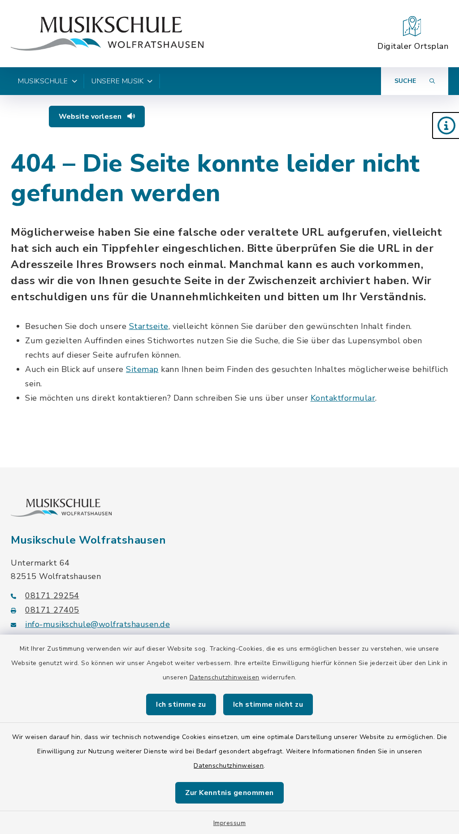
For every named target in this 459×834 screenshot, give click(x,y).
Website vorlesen (91, 116)
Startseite (149, 326)
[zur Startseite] (107, 33)
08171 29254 (52, 595)
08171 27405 (52, 610)
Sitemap (142, 369)
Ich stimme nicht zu (268, 704)
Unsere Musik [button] (117, 81)
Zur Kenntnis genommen (229, 793)
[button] (445, 125)
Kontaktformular (343, 398)
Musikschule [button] (43, 81)
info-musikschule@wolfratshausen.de (97, 624)
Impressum (229, 823)
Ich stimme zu (181, 704)
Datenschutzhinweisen (225, 677)
